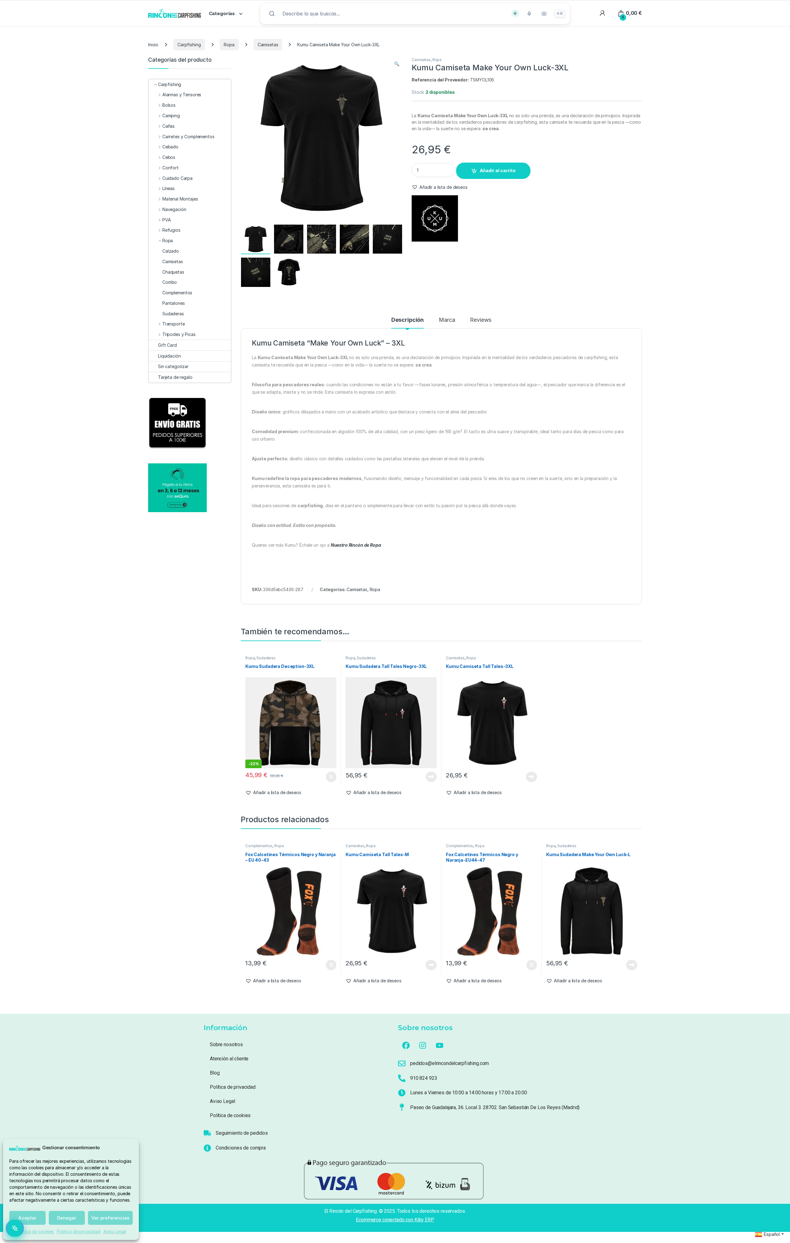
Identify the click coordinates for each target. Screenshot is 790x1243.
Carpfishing (189, 44)
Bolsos (169, 105)
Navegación (174, 209)
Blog (214, 1073)
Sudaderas (266, 658)
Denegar (66, 1218)
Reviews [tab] (480, 320)
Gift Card (167, 345)
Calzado (170, 251)
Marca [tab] (447, 320)
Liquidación (169, 355)
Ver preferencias (110, 1218)
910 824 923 (423, 1078)
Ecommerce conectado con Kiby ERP (395, 1220)
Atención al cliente (229, 1059)
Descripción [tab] (407, 320)
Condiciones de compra (241, 1148)
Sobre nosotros (226, 1044)
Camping (171, 115)
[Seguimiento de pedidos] (207, 1133)
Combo (169, 282)
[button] (396, 64)
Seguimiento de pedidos (242, 1133)
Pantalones (173, 303)
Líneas (168, 188)
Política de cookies (35, 1231)
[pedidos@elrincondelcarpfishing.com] (401, 1063)
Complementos (258, 845)
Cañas (168, 126)
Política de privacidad (78, 1231)
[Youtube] (439, 1045)
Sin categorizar (173, 366)
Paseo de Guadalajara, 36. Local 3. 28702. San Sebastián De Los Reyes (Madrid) (495, 1107)
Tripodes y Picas (179, 334)
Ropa (229, 44)
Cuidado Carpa (177, 178)
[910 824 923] (401, 1078)
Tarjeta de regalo (175, 377)
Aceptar (27, 1218)
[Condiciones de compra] (207, 1148)
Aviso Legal (114, 1231)
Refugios (171, 230)
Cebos (168, 157)
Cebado (170, 146)
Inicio (153, 44)
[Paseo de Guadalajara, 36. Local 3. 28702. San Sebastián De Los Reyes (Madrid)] (401, 1107)
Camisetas (268, 44)
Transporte (173, 323)
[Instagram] (422, 1045)
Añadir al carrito (498, 170)
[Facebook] (406, 1045)
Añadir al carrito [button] (329, 777)
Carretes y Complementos (188, 136)
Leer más (431, 777)
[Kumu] (435, 218)
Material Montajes (180, 198)
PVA (166, 219)
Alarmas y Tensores (181, 94)
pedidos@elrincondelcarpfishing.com (449, 1063)
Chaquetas (173, 272)
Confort (170, 167)
